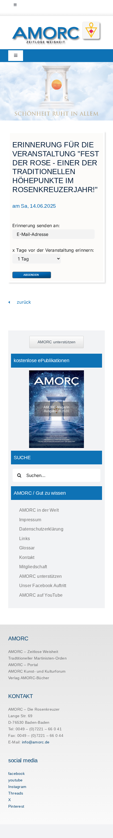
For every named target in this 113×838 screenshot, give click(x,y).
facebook (16, 773)
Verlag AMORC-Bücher (28, 678)
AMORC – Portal (23, 665)
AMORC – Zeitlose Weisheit (33, 651)
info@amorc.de (35, 742)
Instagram (17, 786)
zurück (23, 302)
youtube (15, 780)
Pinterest (16, 806)
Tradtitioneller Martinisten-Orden (37, 658)
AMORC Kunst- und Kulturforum (37, 671)
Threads (15, 793)
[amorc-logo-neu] (56, 22)
